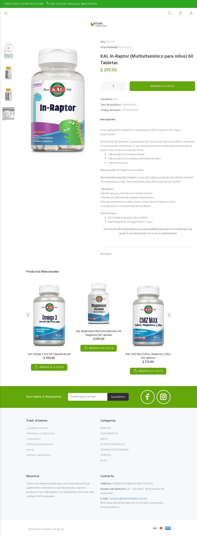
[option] (8, 51)
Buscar (30, 450)
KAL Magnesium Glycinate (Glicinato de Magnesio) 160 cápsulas (98, 333)
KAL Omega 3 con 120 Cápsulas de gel (49, 354)
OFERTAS (105, 455)
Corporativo (33, 439)
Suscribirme (118, 397)
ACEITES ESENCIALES (112, 444)
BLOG (103, 460)
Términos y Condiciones (40, 433)
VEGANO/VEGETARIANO (114, 450)
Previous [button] (28, 315)
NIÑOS (104, 439)
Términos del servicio (38, 455)
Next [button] (169, 315)
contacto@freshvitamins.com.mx (128, 499)
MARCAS (105, 428)
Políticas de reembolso (39, 444)
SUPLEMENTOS (109, 433)
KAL (116, 99)
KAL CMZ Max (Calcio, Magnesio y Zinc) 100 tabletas (148, 356)
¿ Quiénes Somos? (37, 428)
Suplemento (129, 105)
